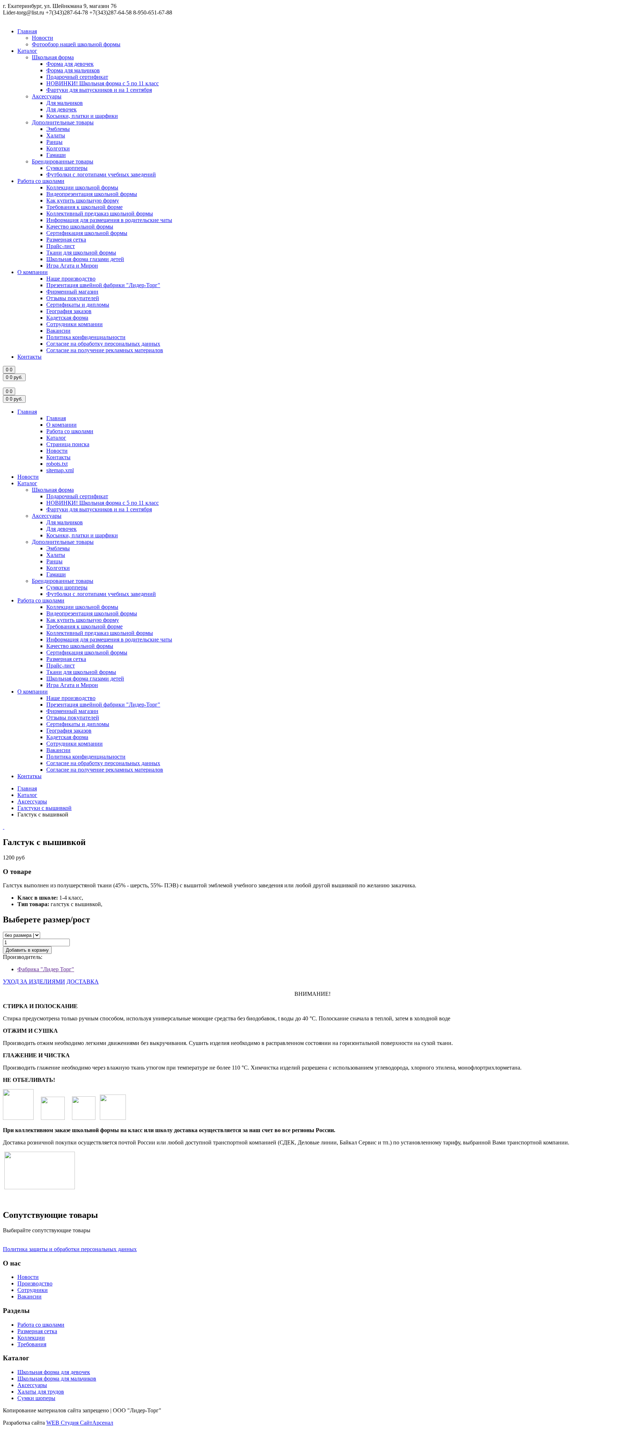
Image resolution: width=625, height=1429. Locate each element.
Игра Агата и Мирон (72, 266)
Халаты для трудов (40, 1392)
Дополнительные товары (63, 122)
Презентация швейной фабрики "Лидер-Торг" (103, 285)
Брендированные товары (62, 161)
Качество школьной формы (79, 226)
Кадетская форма (67, 318)
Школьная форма (53, 57)
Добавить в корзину (27, 950)
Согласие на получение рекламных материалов (104, 350)
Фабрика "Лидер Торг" (45, 969)
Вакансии (58, 331)
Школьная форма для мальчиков (56, 1378)
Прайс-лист (60, 246)
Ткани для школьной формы (81, 252)
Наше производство (70, 279)
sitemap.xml (60, 470)
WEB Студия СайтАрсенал (79, 1423)
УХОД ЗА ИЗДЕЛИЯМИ (34, 981)
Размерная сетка (66, 239)
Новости (42, 38)
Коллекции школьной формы (82, 187)
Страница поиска (67, 444)
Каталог (27, 51)
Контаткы (29, 776)
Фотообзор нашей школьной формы (76, 44)
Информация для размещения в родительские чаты (109, 220)
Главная (27, 31)
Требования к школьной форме (84, 207)
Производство (34, 1283)
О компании (32, 272)
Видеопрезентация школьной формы (91, 194)
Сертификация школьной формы (86, 233)
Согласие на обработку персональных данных (103, 344)
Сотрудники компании (74, 324)
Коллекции (31, 1338)
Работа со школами (40, 181)
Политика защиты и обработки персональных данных (70, 1249)
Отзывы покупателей (72, 298)
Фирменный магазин (72, 292)
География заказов (69, 311)
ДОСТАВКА (83, 981)
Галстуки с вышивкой (44, 808)
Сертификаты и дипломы (77, 305)
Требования (31, 1344)
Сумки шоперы (36, 1398)
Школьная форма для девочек (53, 1372)
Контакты (29, 357)
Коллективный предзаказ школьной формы (99, 213)
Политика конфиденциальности (86, 337)
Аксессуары (46, 96)
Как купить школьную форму (82, 200)
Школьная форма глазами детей (85, 259)
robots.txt (57, 464)
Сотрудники (32, 1290)
